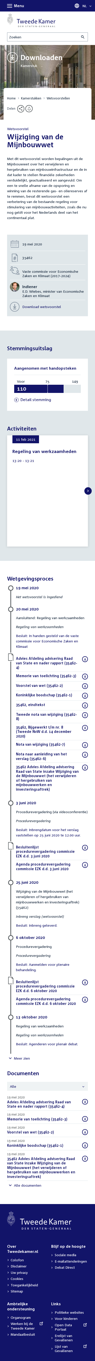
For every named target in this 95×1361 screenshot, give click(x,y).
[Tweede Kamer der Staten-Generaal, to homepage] (31, 20)
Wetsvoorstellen (58, 98)
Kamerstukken (31, 98)
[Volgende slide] (88, 491)
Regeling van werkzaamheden (44, 451)
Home (11, 98)
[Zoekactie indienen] (83, 36)
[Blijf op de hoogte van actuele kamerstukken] (29, 108)
